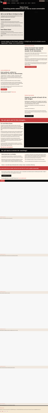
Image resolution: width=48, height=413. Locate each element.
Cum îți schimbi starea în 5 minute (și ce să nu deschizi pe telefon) (9, 255)
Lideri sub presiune (2, 403)
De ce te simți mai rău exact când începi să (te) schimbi (7, 367)
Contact (12, 406)
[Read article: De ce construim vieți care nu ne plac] (24, 273)
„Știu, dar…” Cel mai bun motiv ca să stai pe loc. (6, 218)
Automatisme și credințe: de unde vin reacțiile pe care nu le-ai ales (9, 330)
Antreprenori (4, 406)
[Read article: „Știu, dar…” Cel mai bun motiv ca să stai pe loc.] (24, 199)
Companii (7, 406)
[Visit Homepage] (1, 2)
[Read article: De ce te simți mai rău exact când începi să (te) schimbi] (24, 348)
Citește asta (13, 91)
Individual (1, 406)
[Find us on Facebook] (5, 411)
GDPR (14, 406)
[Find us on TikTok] (41, 1)
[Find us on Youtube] (40, 1)
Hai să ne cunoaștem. (7, 147)
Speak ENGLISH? (22, 406)
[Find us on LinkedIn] (39, 1)
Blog (9, 406)
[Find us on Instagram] (44, 1)
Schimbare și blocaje (3, 254)
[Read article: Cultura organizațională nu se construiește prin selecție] (24, 385)
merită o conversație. (34, 168)
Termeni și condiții (18, 406)
